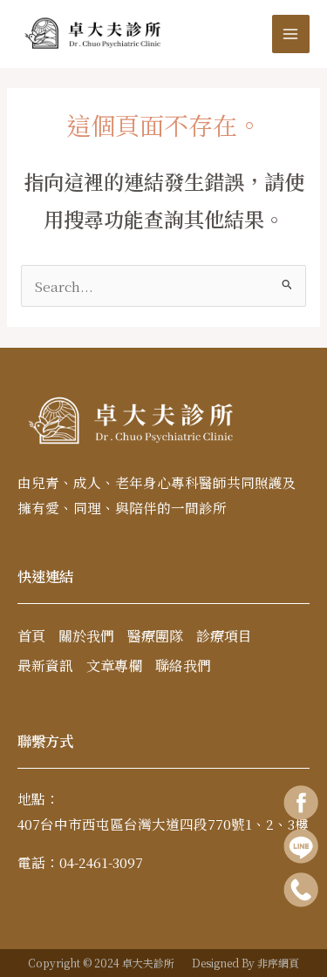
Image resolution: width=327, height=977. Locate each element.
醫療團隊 (155, 636)
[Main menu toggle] (291, 33)
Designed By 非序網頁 (245, 962)
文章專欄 (114, 665)
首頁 (31, 636)
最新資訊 (45, 665)
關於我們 (86, 636)
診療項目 (224, 636)
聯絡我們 (183, 665)
